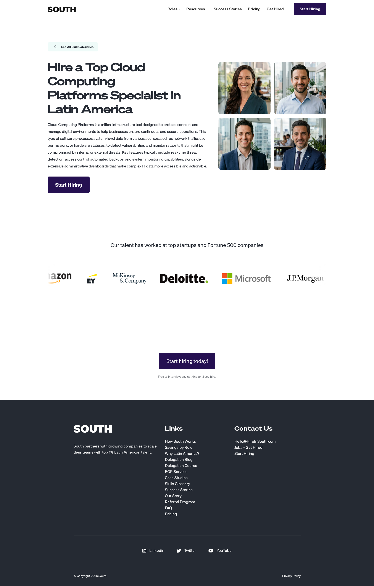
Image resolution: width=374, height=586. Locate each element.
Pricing (254, 9)
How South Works (180, 441)
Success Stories (228, 9)
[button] (174, 9)
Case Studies (176, 478)
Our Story (173, 496)
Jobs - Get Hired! (248, 447)
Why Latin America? (182, 454)
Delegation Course (181, 466)
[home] (62, 9)
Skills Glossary (177, 484)
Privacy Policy (291, 575)
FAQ (168, 508)
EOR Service (176, 472)
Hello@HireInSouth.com (255, 441)
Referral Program (180, 502)
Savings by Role (178, 447)
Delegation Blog (179, 460)
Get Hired (275, 9)
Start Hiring (244, 454)
